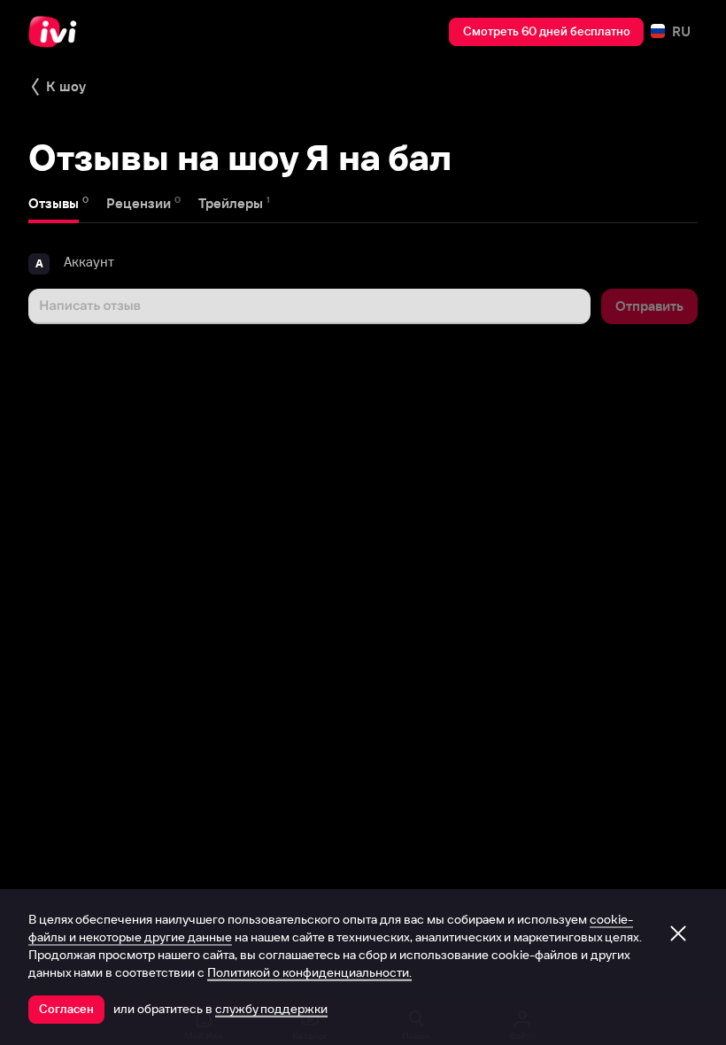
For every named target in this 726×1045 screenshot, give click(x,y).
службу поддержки (271, 1009)
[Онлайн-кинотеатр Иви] (57, 32)
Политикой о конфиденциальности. (309, 972)
